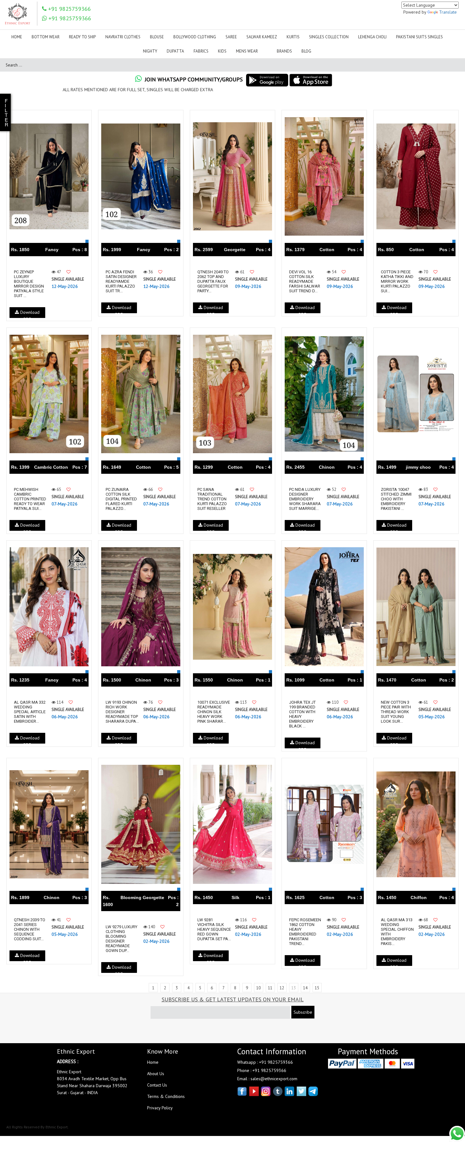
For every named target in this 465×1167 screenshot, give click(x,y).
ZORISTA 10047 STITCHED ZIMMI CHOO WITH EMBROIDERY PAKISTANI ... (396, 499)
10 (258, 988)
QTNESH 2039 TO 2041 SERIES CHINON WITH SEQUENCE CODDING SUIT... (29, 929)
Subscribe (303, 1012)
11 (270, 988)
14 (305, 988)
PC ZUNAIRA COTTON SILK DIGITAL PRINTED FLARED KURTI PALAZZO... (121, 499)
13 (293, 988)
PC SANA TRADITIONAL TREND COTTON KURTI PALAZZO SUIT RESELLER (212, 499)
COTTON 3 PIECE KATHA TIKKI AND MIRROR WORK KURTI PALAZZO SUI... (397, 281)
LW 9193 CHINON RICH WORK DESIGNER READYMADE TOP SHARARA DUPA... (122, 712)
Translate (448, 12)
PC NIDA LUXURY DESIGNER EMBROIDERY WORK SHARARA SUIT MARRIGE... (305, 499)
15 (317, 988)
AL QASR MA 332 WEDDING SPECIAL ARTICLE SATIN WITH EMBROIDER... (30, 712)
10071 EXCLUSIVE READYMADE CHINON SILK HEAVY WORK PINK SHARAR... (213, 712)
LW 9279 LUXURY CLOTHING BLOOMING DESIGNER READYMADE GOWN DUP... (121, 938)
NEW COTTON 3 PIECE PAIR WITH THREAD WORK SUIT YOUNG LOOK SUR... (396, 712)
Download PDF (29, 313)
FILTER (6, 112)
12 (282, 988)
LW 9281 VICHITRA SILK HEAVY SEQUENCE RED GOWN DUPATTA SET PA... (214, 929)
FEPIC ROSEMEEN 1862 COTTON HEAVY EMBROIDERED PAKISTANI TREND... (305, 931)
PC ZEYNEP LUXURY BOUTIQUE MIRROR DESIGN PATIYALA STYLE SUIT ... (29, 284)
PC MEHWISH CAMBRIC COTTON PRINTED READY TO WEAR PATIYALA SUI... (30, 499)
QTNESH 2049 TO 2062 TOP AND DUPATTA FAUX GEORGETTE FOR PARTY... (213, 281)
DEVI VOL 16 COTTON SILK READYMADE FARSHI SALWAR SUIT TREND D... (304, 281)
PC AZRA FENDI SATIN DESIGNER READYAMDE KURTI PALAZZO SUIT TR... (121, 281)
